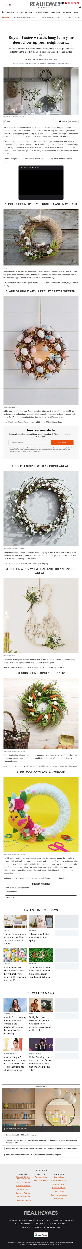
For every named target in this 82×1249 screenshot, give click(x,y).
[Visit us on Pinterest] (66, 3)
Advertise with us (41, 1177)
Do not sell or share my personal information (41, 1227)
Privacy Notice (66, 448)
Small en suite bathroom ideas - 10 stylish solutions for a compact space (33, 1155)
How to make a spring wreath (17, 888)
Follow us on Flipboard (23, 1200)
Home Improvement (24, 12)
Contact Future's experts (39, 1220)
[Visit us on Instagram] (72, 3)
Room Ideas (55, 12)
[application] (41, 182)
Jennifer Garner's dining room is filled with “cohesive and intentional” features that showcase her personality (41, 1142)
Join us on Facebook (23, 1197)
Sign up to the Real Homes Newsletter (23, 1177)
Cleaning (10, 12)
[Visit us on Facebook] (60, 3)
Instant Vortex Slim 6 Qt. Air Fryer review (21, 1135)
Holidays (40, 34)
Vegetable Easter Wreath (18, 766)
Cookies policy (53, 1224)
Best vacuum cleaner (58, 1180)
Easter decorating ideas (48, 159)
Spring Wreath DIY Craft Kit (15, 878)
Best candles (59, 1199)
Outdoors (67, 12)
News (55, 59)
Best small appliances (59, 1195)
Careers (63, 1224)
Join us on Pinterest (23, 1193)
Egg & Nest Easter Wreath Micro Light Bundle (26, 422)
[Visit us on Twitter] (63, 3)
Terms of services (32, 448)
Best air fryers (59, 1191)
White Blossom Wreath (17, 564)
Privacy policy (39, 1224)
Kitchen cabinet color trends (51, 17)
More (76, 12)
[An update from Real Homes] (41, 1110)
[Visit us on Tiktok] (78, 3)
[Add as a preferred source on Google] (41, 1234)
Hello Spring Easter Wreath (29, 668)
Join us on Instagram (23, 1186)
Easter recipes (11, 892)
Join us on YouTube (23, 1182)
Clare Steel (31, 59)
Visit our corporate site (66, 1242)
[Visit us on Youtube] (69, 3)
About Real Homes (41, 1180)
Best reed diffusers (59, 1188)
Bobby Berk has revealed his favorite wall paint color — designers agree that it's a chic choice (41, 1148)
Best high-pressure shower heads (24, 17)
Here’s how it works (63, 63)
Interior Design (42, 12)
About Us (54, 1220)
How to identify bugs (73, 17)
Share (8, 121)
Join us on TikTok (23, 1189)
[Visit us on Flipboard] (75, 3)
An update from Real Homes (17, 1129)
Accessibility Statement (17, 1220)
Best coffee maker (58, 1184)
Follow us (64, 121)
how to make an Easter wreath (59, 151)
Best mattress (59, 1177)
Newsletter (75, 121)
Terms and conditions (23, 1224)
